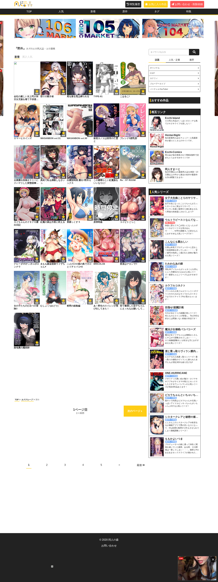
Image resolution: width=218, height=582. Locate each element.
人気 (61, 11)
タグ (156, 11)
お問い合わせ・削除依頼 (189, 4)
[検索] (194, 52)
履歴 (191, 59)
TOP (29, 11)
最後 (139, 465)
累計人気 (27, 56)
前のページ (26, 411)
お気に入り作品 (157, 4)
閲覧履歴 (135, 4)
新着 (93, 11)
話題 (157, 59)
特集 (188, 11)
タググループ (27, 400)
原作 (125, 11)
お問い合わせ (109, 545)
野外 (37, 400)
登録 (63, 93)
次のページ (134, 411)
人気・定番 (174, 59)
